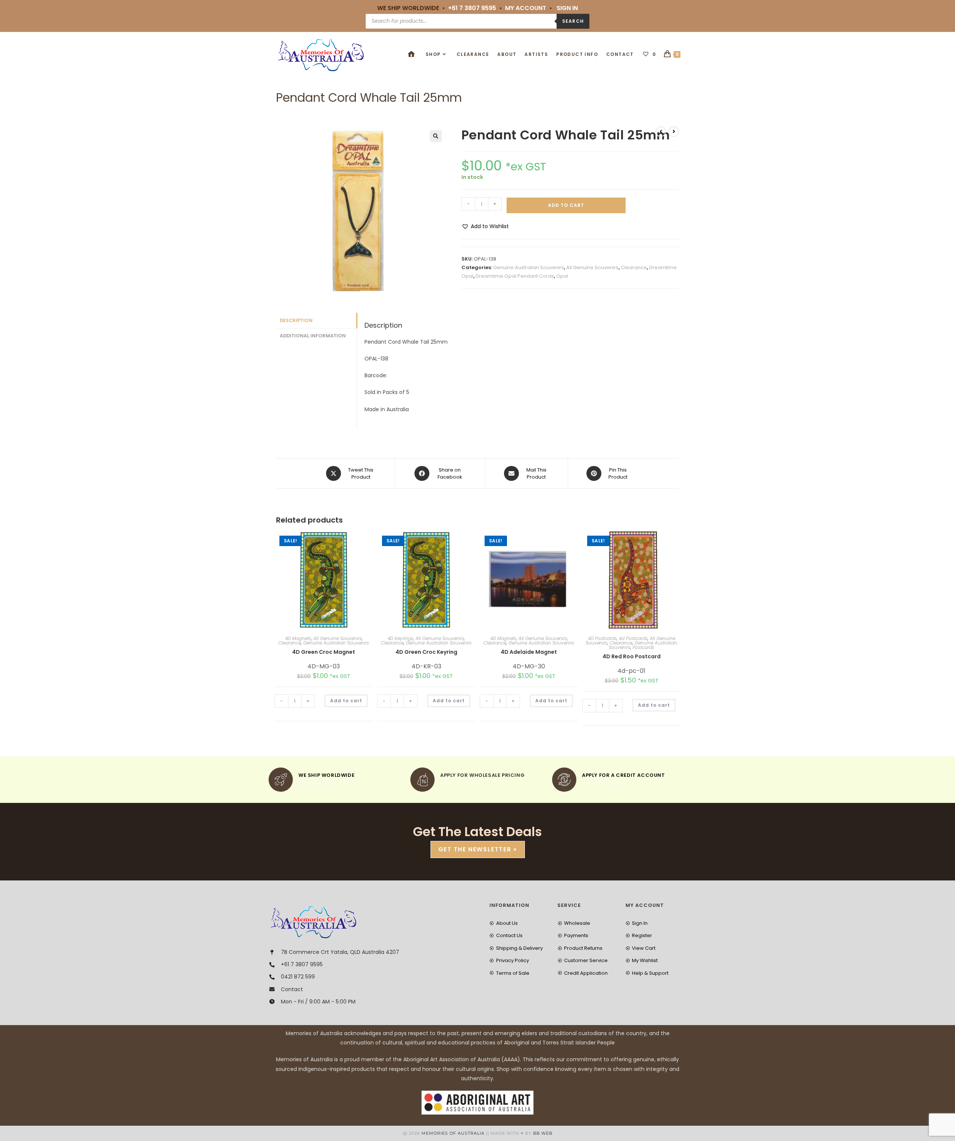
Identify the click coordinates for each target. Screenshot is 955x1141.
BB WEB (542, 1133)
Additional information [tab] (313, 335)
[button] (436, 136)
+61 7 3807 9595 (472, 8)
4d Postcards (633, 638)
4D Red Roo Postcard (631, 656)
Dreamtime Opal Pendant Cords (515, 276)
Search (573, 21)
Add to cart (566, 205)
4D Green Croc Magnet (323, 652)
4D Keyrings (400, 638)
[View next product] (673, 131)
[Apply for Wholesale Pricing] (422, 780)
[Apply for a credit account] (564, 780)
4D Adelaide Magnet (529, 652)
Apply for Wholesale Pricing (482, 775)
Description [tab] (296, 320)
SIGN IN (567, 8)
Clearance (634, 267)
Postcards (643, 647)
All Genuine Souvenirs (592, 267)
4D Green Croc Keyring (426, 652)
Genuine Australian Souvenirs (528, 267)
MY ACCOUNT (525, 8)
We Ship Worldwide (326, 775)
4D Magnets (298, 638)
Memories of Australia (453, 1133)
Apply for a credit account (623, 775)
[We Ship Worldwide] (281, 780)
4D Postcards (602, 638)
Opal (562, 276)
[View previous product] (660, 131)
